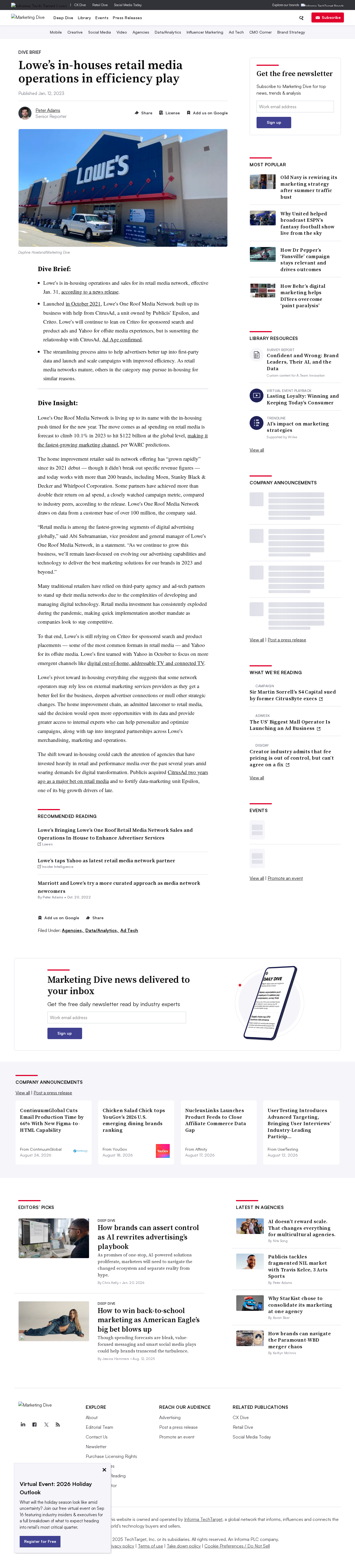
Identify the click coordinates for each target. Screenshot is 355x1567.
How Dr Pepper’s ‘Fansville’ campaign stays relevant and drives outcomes (305, 260)
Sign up (274, 122)
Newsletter (96, 1446)
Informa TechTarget (203, 1519)
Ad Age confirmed (122, 339)
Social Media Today (128, 5)
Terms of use (150, 1546)
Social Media (99, 32)
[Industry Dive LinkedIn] (23, 1424)
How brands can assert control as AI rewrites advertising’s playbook (148, 1237)
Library (84, 17)
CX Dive (80, 5)
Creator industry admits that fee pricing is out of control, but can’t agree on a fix (292, 758)
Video (121, 32)
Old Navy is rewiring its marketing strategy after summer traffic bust (308, 187)
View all (257, 450)
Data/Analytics (168, 32)
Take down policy (184, 1546)
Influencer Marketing (205, 32)
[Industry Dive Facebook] (34, 1424)
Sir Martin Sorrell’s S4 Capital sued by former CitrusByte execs (293, 695)
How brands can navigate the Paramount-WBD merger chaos (299, 1340)
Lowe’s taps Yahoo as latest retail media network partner (106, 860)
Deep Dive (63, 17)
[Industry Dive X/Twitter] (46, 1424)
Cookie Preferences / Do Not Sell (237, 1546)
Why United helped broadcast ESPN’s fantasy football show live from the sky (307, 223)
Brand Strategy (291, 32)
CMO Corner (260, 32)
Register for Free (40, 1541)
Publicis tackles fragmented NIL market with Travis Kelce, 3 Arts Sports (298, 1266)
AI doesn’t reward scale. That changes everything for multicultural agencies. (302, 1228)
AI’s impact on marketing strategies (298, 427)
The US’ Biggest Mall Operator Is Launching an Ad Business (290, 725)
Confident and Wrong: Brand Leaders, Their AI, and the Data (303, 362)
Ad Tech (236, 32)
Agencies (141, 32)
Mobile (56, 32)
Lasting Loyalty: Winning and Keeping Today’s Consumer (303, 399)
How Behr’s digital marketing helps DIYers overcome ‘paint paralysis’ (302, 296)
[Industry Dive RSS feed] (58, 1424)
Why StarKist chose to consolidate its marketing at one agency (300, 1305)
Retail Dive (100, 5)
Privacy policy (120, 1546)
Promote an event (285, 878)
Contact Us (97, 1437)
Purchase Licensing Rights (111, 1456)
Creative (75, 32)
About (92, 1417)
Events (101, 17)
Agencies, (73, 930)
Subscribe (331, 17)
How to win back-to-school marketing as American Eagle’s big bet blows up (149, 1320)
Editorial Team (99, 1427)
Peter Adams (48, 110)
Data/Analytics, (102, 930)
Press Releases (127, 17)
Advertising (170, 1417)
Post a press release (287, 640)
